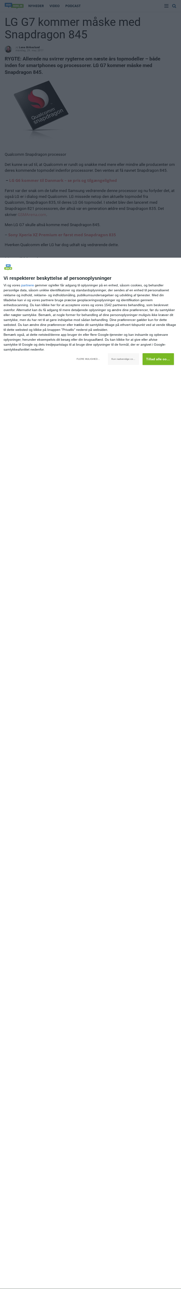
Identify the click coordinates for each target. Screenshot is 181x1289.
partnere (27, 285)
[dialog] (90, 773)
